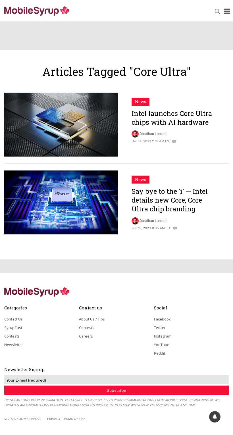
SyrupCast (13, 327)
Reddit (159, 353)
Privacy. (54, 418)
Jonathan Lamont (153, 134)
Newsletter (13, 344)
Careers (86, 336)
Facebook (162, 319)
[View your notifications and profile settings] (214, 416)
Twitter (160, 327)
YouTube (161, 344)
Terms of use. (74, 418)
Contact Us (13, 319)
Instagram (162, 336)
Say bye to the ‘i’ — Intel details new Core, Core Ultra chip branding (170, 200)
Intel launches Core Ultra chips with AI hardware (172, 118)
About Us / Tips (92, 319)
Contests (12, 336)
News (140, 101)
